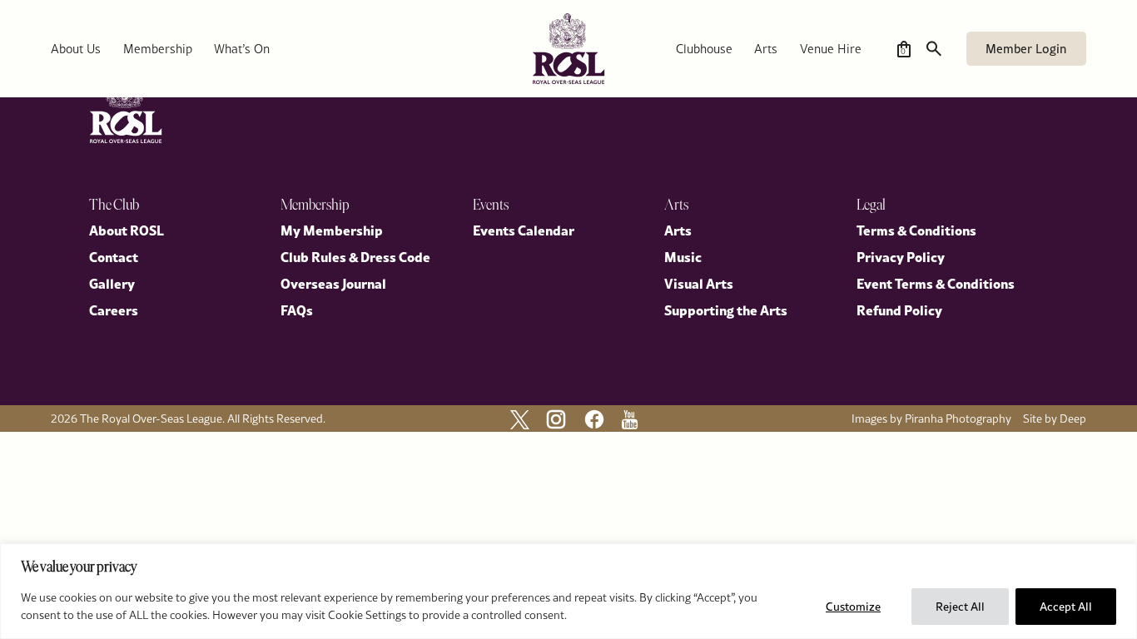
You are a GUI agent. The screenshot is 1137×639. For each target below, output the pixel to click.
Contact (113, 256)
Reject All (960, 606)
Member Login (1026, 48)
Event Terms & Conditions (935, 283)
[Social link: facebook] (594, 419)
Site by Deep (1054, 418)
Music (683, 256)
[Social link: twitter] (519, 419)
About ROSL (126, 230)
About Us (76, 48)
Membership (157, 48)
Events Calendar (523, 230)
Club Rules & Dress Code (355, 256)
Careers (113, 310)
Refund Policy (899, 310)
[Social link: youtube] (629, 419)
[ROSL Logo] (125, 108)
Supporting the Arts (725, 310)
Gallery (112, 283)
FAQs (297, 310)
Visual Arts (698, 283)
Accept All (1066, 606)
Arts (765, 48)
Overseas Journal (333, 283)
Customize (853, 606)
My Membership (332, 230)
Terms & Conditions (916, 230)
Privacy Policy (900, 256)
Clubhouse (704, 48)
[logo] (568, 48)
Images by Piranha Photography (931, 418)
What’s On (242, 48)
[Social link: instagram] (556, 419)
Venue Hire (830, 48)
